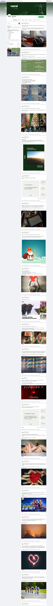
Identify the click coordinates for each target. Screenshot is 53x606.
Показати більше (9, 31)
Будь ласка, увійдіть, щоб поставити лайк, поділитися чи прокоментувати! (31, 49)
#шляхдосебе (26, 522)
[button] (49, 1)
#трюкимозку (35, 326)
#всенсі (23, 178)
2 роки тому (25, 176)
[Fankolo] (3, 1)
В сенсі (25, 23)
